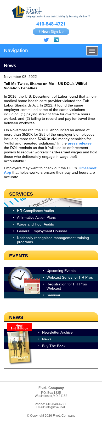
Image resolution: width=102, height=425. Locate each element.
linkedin (56, 40)
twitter (46, 40)
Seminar (53, 295)
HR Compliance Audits (35, 211)
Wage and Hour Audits (35, 224)
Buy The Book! (54, 346)
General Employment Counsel (42, 231)
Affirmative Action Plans (36, 217)
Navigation (16, 50)
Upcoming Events (61, 270)
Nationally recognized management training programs (53, 240)
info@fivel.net (55, 407)
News (46, 339)
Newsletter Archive (57, 332)
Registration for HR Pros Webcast (67, 286)
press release (80, 143)
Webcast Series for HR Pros (70, 277)
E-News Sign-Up (51, 31)
